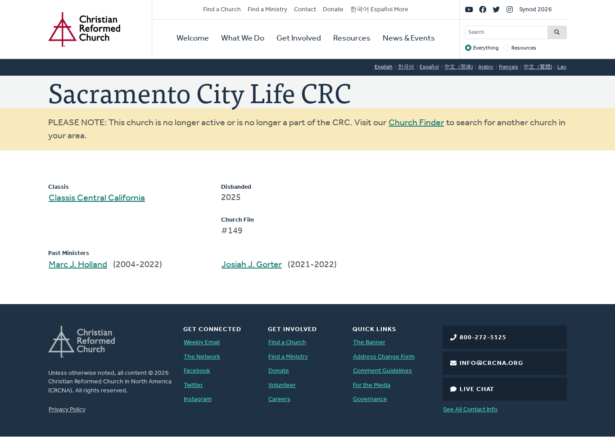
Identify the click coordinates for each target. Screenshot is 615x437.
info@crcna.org (491, 363)
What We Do (242, 39)
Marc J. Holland (78, 264)
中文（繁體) (538, 67)
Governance (370, 399)
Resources (352, 39)
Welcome (192, 39)
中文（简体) (458, 67)
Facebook (197, 371)
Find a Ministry (267, 9)
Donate (333, 9)
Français (508, 67)
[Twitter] (496, 10)
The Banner (369, 342)
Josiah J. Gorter (252, 264)
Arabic (485, 67)
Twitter (193, 385)
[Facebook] (483, 10)
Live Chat (477, 389)
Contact (305, 9)
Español (429, 67)
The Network (202, 357)
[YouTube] (469, 10)
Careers (279, 399)
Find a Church (222, 9)
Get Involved (298, 39)
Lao (561, 67)
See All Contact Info (470, 409)
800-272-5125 (483, 337)
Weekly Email (202, 342)
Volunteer (282, 385)
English (384, 67)
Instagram (198, 399)
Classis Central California (97, 198)
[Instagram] (510, 10)
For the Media (371, 385)
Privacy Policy (67, 409)
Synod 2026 (535, 9)
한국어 (406, 67)
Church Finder (416, 122)
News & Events (409, 39)
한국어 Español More (379, 9)
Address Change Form (384, 357)
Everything (486, 48)
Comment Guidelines (382, 371)
